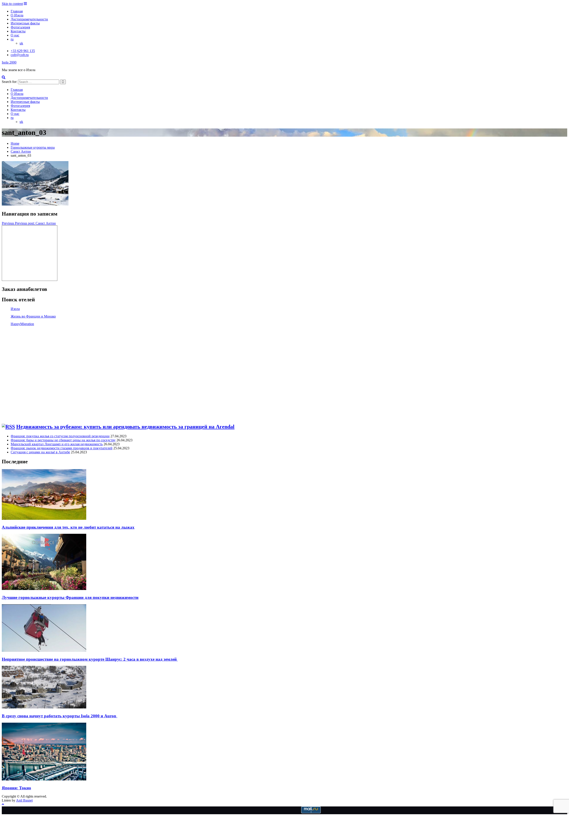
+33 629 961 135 (23, 51)
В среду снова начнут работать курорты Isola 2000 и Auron (59, 716)
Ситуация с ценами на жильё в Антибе (40, 452)
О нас (15, 35)
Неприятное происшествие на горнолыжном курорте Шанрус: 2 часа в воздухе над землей (90, 659)
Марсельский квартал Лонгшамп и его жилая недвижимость (57, 444)
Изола (15, 309)
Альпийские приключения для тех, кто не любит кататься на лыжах (68, 527)
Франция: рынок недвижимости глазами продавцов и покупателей (61, 448)
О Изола (17, 15)
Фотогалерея (20, 27)
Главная (17, 11)
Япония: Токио (16, 788)
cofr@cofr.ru (20, 55)
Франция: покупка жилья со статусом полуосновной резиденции (60, 436)
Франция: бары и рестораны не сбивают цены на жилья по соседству (63, 440)
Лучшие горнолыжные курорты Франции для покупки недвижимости (70, 597)
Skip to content (12, 4)
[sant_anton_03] (35, 204)
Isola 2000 (9, 62)
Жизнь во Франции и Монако (33, 316)
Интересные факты (25, 23)
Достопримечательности (29, 19)
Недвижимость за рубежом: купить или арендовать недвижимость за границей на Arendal (125, 427)
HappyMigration (22, 324)
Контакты (18, 31)
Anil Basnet (24, 800)
